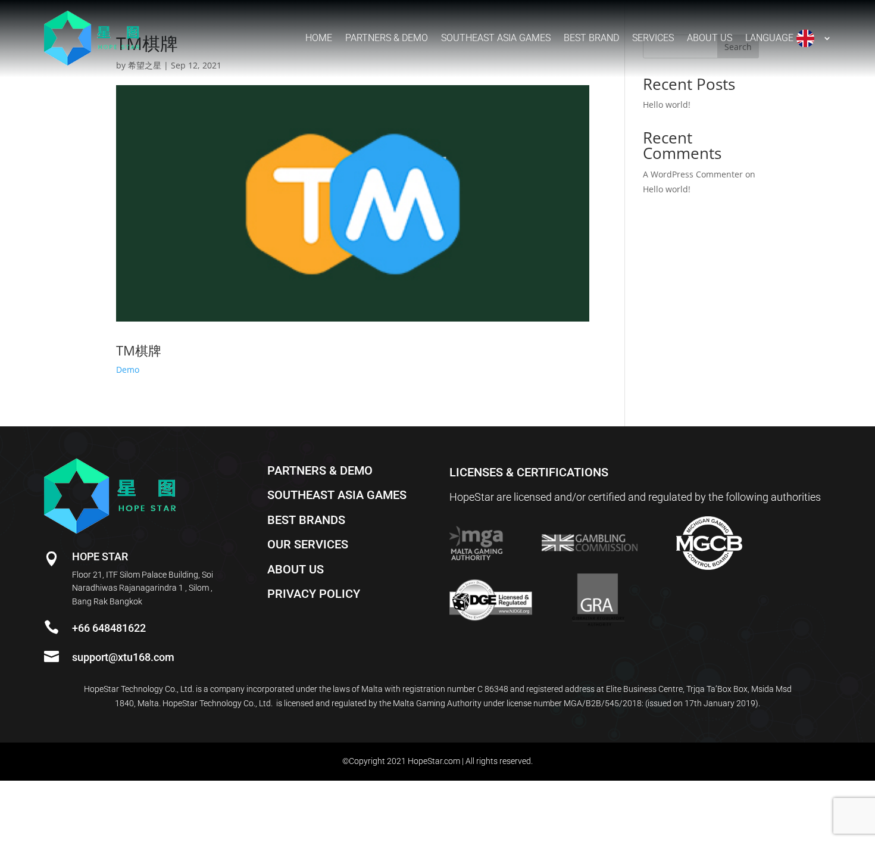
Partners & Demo (386, 37)
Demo (127, 369)
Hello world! (666, 104)
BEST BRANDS (306, 520)
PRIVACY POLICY (313, 594)
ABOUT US (295, 569)
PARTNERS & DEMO (320, 470)
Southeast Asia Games (496, 37)
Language (769, 37)
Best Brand (591, 37)
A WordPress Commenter (693, 174)
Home (318, 37)
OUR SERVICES (307, 544)
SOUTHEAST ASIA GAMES (337, 495)
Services (653, 37)
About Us (709, 37)
